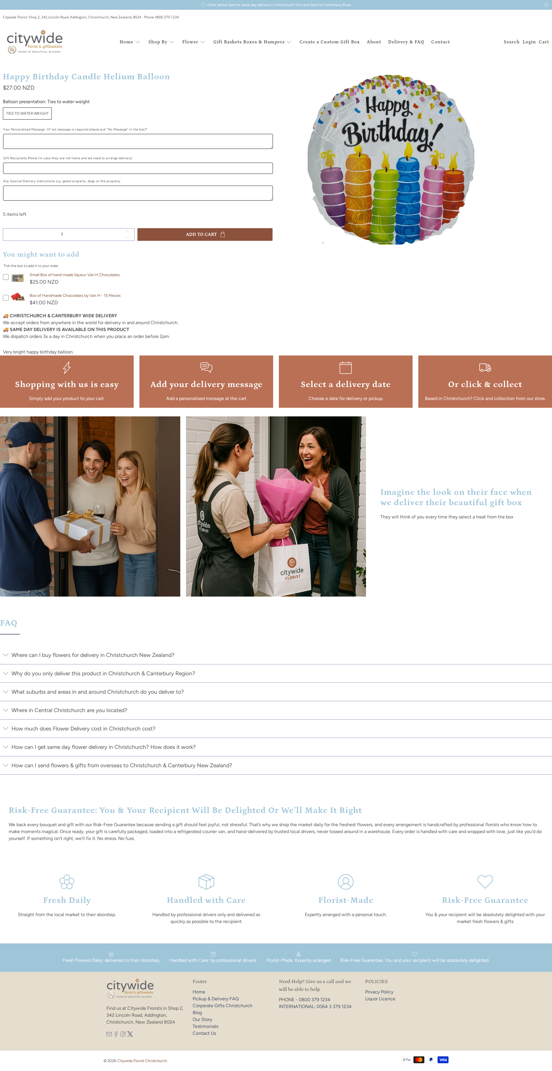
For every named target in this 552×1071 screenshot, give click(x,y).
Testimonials (205, 1026)
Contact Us (204, 1033)
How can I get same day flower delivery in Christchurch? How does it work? (104, 747)
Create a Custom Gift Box (330, 42)
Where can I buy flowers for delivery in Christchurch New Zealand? (93, 655)
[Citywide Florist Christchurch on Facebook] (116, 1035)
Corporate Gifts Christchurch (222, 1005)
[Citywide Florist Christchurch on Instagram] (123, 1035)
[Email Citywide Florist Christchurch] (109, 1035)
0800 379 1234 (314, 999)
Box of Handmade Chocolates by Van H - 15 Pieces (75, 295)
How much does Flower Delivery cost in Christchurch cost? (84, 728)
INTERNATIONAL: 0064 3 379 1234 (315, 1006)
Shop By (157, 42)
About (374, 42)
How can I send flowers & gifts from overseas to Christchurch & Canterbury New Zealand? (122, 765)
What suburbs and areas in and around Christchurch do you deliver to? (98, 692)
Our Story (202, 1019)
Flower (190, 42)
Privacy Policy (379, 992)
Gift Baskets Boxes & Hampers (249, 42)
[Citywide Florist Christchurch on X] (130, 1035)
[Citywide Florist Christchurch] (35, 42)
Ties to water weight (27, 113)
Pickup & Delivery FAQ (216, 998)
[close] (546, 5)
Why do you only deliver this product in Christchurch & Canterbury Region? (103, 673)
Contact (440, 42)
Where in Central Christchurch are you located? (69, 710)
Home (126, 42)
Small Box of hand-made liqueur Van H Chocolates (75, 274)
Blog (197, 1012)
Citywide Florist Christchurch (142, 1060)
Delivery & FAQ (406, 42)
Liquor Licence (380, 998)
